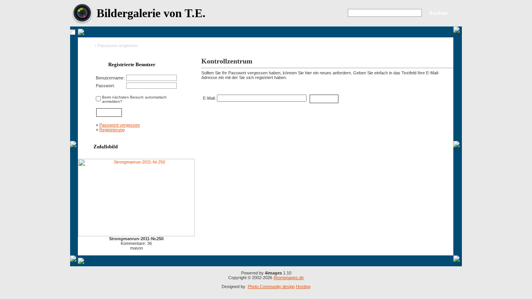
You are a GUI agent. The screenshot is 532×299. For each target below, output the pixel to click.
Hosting (303, 286)
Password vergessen (119, 125)
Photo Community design (271, 286)
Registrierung (112, 129)
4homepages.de (288, 277)
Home (88, 45)
